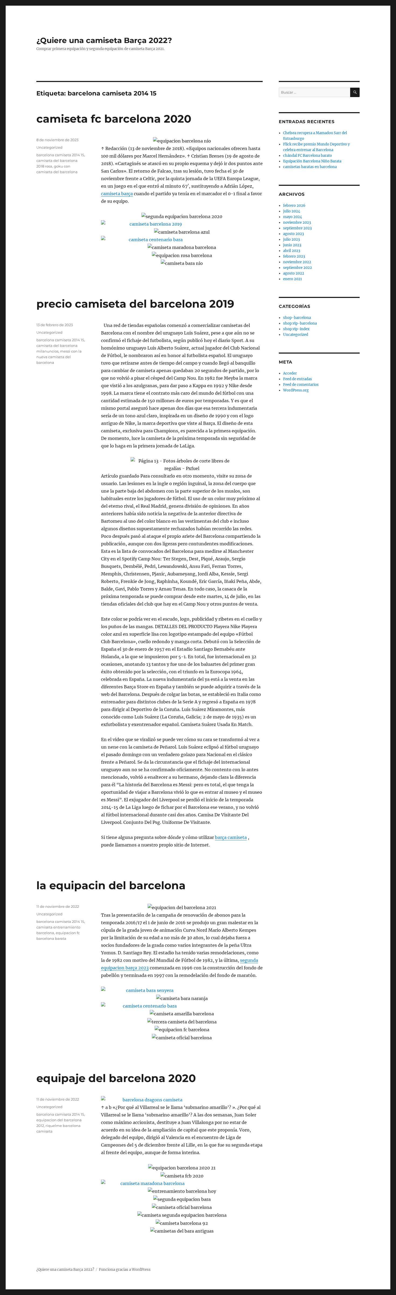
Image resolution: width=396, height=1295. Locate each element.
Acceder (290, 373)
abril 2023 (291, 250)
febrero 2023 (294, 256)
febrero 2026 (294, 205)
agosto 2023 (293, 234)
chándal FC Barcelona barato (307, 155)
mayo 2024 (292, 217)
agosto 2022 (293, 273)
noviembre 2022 (297, 262)
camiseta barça (117, 193)
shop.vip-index (296, 329)
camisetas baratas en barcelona (310, 167)
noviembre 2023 (297, 222)
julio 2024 (291, 211)
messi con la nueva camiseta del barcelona (59, 357)
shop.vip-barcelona (300, 323)
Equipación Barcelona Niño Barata (312, 161)
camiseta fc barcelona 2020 (113, 118)
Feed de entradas (297, 379)
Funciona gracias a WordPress (125, 1269)
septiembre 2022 (297, 267)
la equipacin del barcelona (111, 885)
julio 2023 (291, 239)
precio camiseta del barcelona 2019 (135, 303)
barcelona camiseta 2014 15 (60, 155)
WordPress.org (296, 390)
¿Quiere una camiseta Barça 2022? (104, 40)
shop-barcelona (297, 317)
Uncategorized (49, 147)
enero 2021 (292, 279)
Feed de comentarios (301, 384)
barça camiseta (231, 837)
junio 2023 (292, 245)
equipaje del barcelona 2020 (116, 1078)
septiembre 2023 (297, 228)
